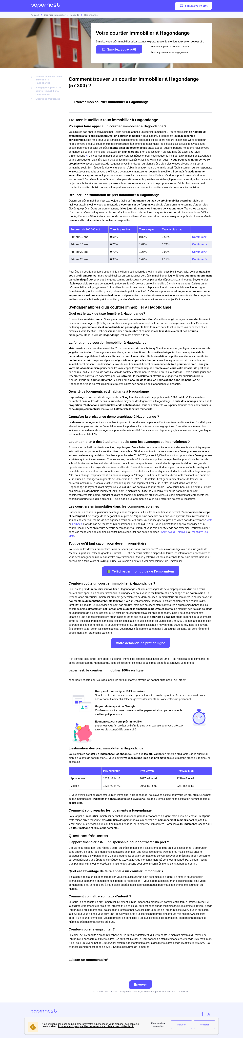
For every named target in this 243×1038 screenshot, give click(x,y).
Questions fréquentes (48, 98)
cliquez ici (183, 991)
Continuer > (199, 237)
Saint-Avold (167, 532)
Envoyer (140, 984)
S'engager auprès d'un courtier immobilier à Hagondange (48, 90)
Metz (209, 520)
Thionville (182, 532)
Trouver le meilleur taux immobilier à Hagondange (49, 79)
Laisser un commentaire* (88, 960)
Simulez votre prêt (196, 5)
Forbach (77, 524)
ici (87, 155)
